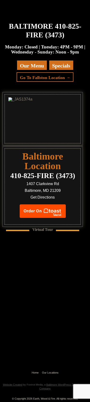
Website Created (12, 384)
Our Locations (50, 372)
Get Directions (42, 197)
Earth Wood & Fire (42, 10)
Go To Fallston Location (42, 77)
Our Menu (32, 66)
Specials (61, 66)
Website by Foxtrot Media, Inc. (45, 378)
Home (35, 372)
